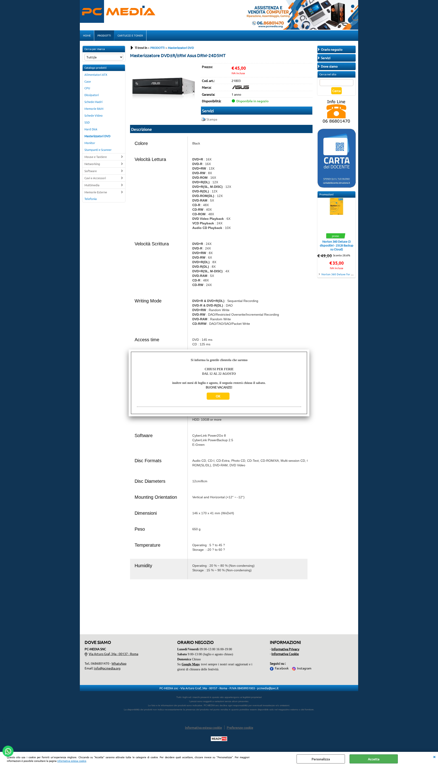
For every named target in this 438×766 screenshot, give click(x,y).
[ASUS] (241, 88)
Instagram (304, 668)
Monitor (89, 143)
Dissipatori (91, 95)
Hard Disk (90, 129)
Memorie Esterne (95, 192)
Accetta (373, 759)
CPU (87, 88)
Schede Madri (93, 102)
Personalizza (321, 759)
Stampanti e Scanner (98, 150)
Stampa (211, 119)
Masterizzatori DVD (97, 136)
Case (87, 81)
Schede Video (93, 115)
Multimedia (91, 185)
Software (90, 171)
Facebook (282, 668)
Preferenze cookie (240, 727)
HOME (87, 35)
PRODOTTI (104, 35)
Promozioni (326, 194)
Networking (92, 164)
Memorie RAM (93, 108)
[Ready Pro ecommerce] (219, 738)
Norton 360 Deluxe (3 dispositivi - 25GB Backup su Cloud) (336, 245)
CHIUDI (434, 756)
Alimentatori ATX (95, 74)
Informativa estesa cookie (71, 761)
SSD (87, 122)
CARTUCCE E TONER (130, 35)
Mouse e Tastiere (95, 157)
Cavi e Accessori (95, 178)
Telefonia (90, 199)
